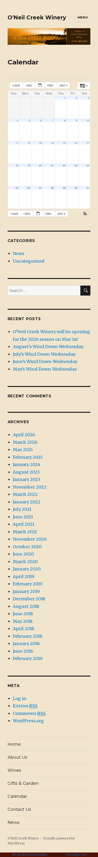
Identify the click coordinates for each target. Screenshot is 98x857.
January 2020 (27, 569)
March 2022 (25, 494)
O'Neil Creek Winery (37, 17)
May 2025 (23, 449)
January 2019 (26, 591)
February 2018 (27, 636)
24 (87, 165)
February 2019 (27, 584)
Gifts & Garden (23, 783)
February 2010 (28, 658)
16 (75, 143)
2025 (17, 85)
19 (28, 165)
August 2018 (26, 606)
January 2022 (26, 502)
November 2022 (29, 487)
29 (64, 188)
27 (40, 188)
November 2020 (30, 539)
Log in (19, 698)
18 (16, 165)
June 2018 (23, 613)
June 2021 (23, 517)
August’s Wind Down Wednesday (48, 346)
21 (52, 165)
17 (87, 143)
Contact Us (19, 809)
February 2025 (28, 457)
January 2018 (26, 643)
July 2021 (22, 509)
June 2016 (23, 651)
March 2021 (25, 531)
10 (87, 120)
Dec (29, 85)
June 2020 (23, 554)
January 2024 (26, 464)
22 (64, 165)
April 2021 (23, 524)
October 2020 (27, 546)
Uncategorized (28, 261)
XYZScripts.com (76, 854)
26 (28, 188)
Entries (25, 706)
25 (16, 188)
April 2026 (24, 434)
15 (64, 143)
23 (75, 165)
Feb (50, 85)
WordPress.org (28, 720)
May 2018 (23, 621)
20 (40, 165)
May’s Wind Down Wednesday (45, 369)
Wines (14, 770)
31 (87, 188)
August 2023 (26, 472)
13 (40, 143)
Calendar (17, 796)
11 (16, 143)
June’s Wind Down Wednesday (45, 361)
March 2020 (25, 561)
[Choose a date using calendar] (40, 85)
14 (52, 143)
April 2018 (23, 628)
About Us (17, 757)
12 (28, 143)
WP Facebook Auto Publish (29, 854)
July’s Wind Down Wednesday (44, 354)
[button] (85, 214)
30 (75, 188)
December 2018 (29, 598)
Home (14, 744)
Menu (83, 17)
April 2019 (23, 576)
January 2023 (26, 479)
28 (52, 188)
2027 (62, 85)
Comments (29, 713)
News (18, 253)
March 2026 (25, 442)
